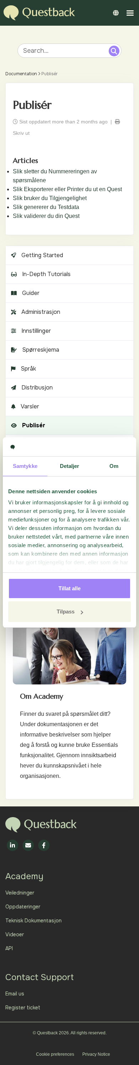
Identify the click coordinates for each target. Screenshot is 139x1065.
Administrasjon (40, 312)
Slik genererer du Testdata (46, 207)
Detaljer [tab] (69, 466)
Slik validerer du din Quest (46, 216)
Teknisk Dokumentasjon (33, 920)
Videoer (14, 934)
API (9, 948)
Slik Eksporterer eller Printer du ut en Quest (67, 189)
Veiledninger (19, 893)
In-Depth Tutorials (46, 274)
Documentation (21, 74)
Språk (28, 368)
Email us (14, 993)
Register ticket (22, 1007)
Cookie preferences (55, 1054)
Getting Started (42, 255)
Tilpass (65, 611)
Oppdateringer (22, 906)
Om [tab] (113, 466)
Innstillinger (36, 331)
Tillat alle (69, 588)
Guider (31, 293)
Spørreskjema (40, 349)
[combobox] (64, 51)
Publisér (33, 425)
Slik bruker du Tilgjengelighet (50, 198)
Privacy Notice (96, 1054)
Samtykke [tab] (25, 466)
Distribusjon (37, 387)
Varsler (30, 406)
